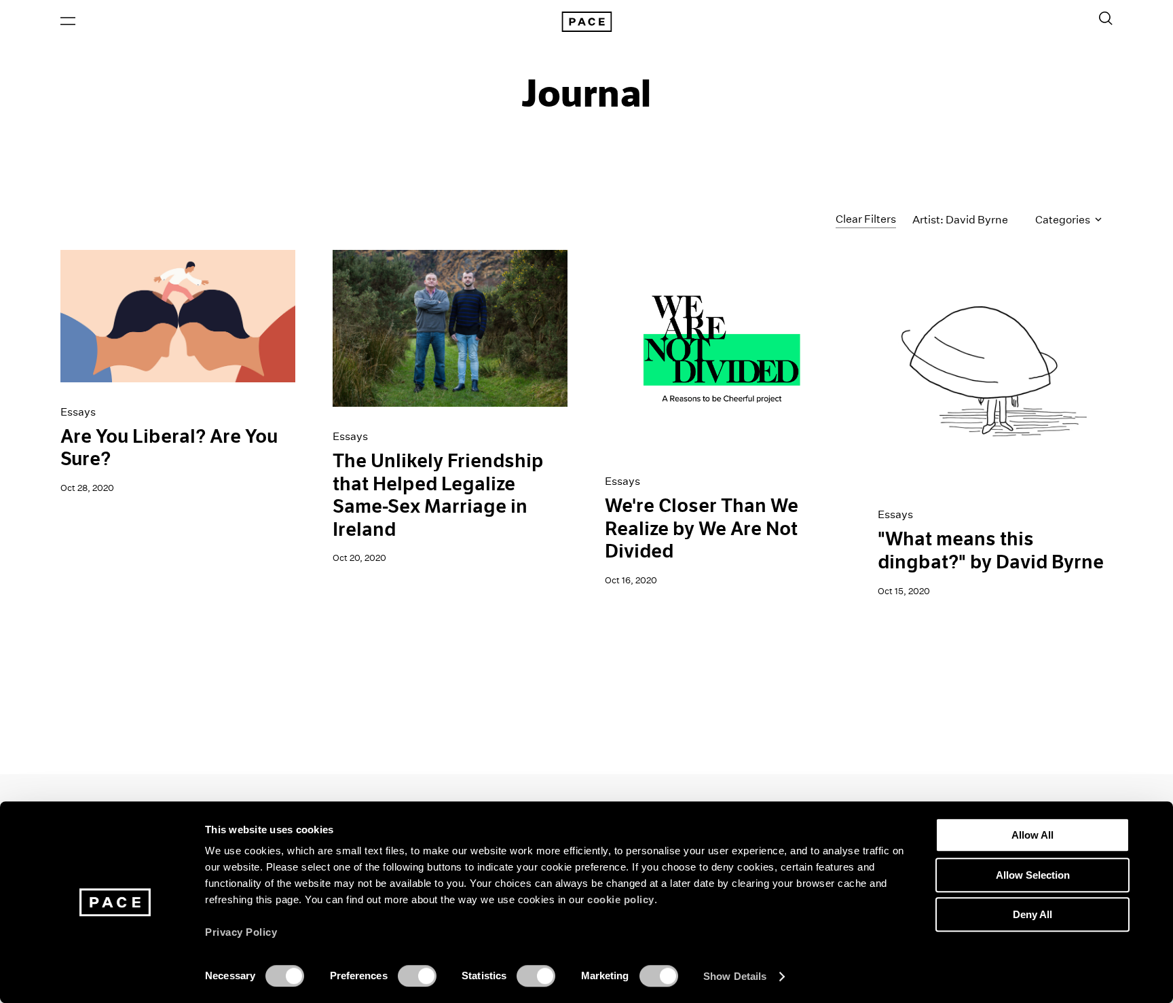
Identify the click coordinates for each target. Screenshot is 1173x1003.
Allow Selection (1033, 875)
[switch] (417, 976)
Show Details (734, 976)
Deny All (1032, 914)
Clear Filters (866, 219)
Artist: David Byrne (960, 219)
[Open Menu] (67, 21)
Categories (1063, 219)
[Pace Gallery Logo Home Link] (586, 22)
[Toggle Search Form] (1106, 18)
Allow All (1032, 835)
